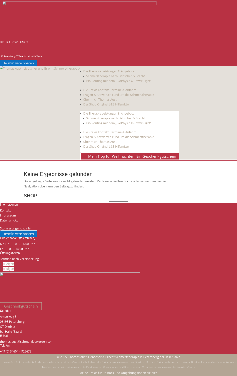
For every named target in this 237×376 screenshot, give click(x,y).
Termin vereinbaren (19, 63)
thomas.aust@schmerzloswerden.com (27, 342)
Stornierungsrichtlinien (16, 228)
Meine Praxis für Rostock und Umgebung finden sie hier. (118, 373)
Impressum (8, 215)
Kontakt (5, 210)
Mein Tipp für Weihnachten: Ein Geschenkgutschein (132, 156)
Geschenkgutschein (21, 306)
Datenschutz (9, 220)
